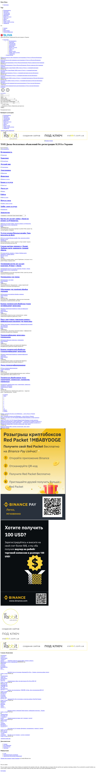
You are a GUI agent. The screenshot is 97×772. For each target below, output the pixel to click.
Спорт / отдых (4, 673)
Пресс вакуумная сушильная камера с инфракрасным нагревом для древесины (16, 320)
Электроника (6, 14)
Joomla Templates (16, 758)
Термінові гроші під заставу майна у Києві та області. (21, 660)
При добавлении (5, 101)
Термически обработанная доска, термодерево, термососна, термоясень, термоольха (15, 379)
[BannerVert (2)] (24, 605)
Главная (5, 28)
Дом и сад (5, 18)
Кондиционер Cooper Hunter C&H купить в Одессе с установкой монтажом (19, 70)
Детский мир (6, 13)
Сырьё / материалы (5, 369)
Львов (2, 256)
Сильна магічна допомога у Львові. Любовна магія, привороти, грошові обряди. (14, 248)
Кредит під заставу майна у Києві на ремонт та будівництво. (15, 219)
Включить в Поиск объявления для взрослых (13, 106)
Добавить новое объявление (7, 130)
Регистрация (6, 30)
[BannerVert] (33, 519)
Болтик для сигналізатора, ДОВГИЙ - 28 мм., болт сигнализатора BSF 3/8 (26, 690)
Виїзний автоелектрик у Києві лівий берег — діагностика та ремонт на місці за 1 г (21, 422)
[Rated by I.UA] (34, 763)
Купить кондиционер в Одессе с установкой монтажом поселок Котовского (19, 75)
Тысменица (3, 240)
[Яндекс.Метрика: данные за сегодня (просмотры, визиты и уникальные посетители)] (5, 763)
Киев (2, 226)
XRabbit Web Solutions (6, 758)
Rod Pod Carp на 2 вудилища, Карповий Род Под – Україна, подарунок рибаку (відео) (28, 672)
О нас (4, 753)
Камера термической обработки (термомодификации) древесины (13, 350)
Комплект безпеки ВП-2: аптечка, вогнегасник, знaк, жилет (15, 426)
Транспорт (6, 11)
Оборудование (4, 281)
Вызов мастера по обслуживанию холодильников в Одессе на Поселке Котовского (21, 60)
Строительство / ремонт (6, 387)
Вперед (5, 410)
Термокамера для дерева (10, 277)
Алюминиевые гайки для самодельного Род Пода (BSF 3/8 (22, 681)
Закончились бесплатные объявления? (12, 756)
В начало (5, 394)
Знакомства (6, 23)
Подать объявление (8, 32)
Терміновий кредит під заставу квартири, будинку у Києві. (12, 265)
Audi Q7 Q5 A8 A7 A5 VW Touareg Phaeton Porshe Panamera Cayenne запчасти (19, 420)
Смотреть (3, 61)
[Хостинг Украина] (48, 140)
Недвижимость (7, 10)
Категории (6, 4)
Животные (6, 15)
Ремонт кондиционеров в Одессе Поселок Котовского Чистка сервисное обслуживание (22, 65)
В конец (5, 411)
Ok (1, 770)
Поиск (2, 107)
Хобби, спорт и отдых (8, 22)
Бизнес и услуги (7, 16)
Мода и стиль (6, 20)
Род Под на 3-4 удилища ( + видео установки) (19, 734)
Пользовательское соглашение (10, 754)
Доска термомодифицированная (13, 365)
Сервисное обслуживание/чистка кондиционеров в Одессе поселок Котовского (20, 85)
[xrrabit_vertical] (11, 641)
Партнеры (5, 748)
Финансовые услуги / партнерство (9, 224)
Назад (4, 395)
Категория (3, 100)
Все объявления (7, 745)
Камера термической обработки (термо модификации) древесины (16, 305)
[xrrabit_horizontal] (44, 139)
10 (4, 408)
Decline (4, 770)
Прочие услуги (4, 239)
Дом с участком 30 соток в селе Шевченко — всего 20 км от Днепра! (17, 416)
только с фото (5, 104)
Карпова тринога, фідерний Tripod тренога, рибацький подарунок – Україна (26, 710)
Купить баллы (9, 55)
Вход (4, 29)
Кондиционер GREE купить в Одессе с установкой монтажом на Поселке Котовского (21, 80)
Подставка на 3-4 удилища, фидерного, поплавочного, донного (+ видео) (25, 728)
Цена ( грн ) (3, 103)
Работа (5, 19)
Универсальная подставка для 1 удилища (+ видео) (20, 718)
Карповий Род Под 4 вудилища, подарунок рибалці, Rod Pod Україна (24, 699)
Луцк (2, 296)
